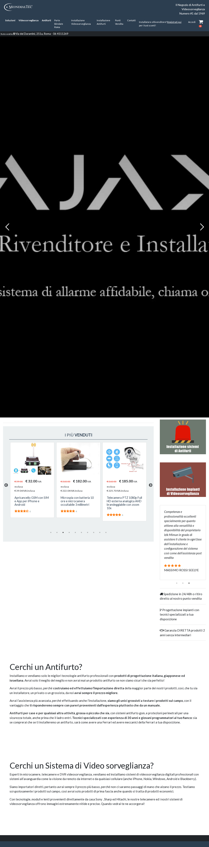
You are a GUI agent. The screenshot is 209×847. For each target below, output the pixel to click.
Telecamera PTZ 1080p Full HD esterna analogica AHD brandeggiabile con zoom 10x (78, 503)
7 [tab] (88, 532)
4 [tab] (69, 532)
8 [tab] (94, 532)
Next (151, 485)
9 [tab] (100, 532)
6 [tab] (81, 532)
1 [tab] (51, 532)
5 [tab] (75, 532)
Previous (6, 485)
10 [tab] (106, 532)
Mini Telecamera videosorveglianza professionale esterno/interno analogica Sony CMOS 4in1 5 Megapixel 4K (124, 506)
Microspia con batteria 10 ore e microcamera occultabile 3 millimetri (31, 501)
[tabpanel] (32, 480)
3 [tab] (63, 532)
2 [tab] (57, 532)
